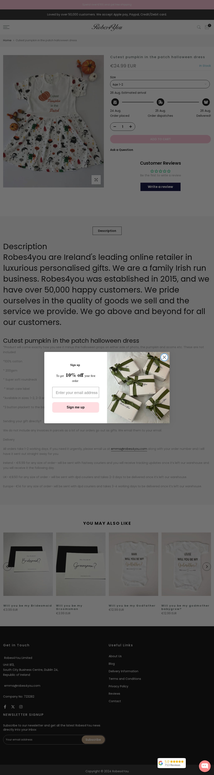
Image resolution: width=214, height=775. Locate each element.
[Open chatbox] (205, 766)
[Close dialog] (164, 357)
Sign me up (76, 407)
